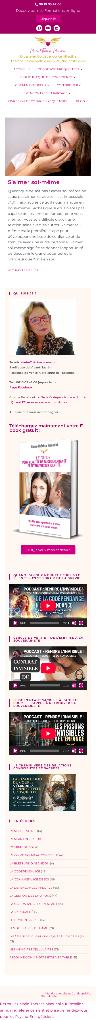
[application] (48, 605)
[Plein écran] (81, 623)
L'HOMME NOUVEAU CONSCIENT (33, 855)
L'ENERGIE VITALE (22, 831)
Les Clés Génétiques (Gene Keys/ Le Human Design (46, 936)
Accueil (20, 69)
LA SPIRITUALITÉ (21, 912)
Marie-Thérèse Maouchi (38, 362)
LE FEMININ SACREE (24, 920)
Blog (81, 101)
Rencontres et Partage (47, 93)
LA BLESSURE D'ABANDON (29, 863)
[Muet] (74, 623)
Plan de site (49, 996)
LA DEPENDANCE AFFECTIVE (30, 887)
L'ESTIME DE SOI (21, 847)
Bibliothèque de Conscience (47, 77)
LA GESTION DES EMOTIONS (30, 895)
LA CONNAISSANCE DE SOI (29, 879)
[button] (48, 549)
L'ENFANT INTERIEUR (25, 839)
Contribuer (68, 85)
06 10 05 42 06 (49, 4)
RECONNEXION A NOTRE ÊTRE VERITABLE (40, 957)
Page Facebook (20, 387)
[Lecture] (15, 623)
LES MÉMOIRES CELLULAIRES (31, 949)
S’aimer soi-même (34, 182)
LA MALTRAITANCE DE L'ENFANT (33, 904)
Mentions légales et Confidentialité (68, 993)
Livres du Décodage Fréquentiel (38, 101)
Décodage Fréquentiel (59, 69)
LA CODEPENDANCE (24, 871)
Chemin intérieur (31, 85)
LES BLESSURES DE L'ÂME (28, 928)
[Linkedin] (57, 28)
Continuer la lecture (23, 270)
